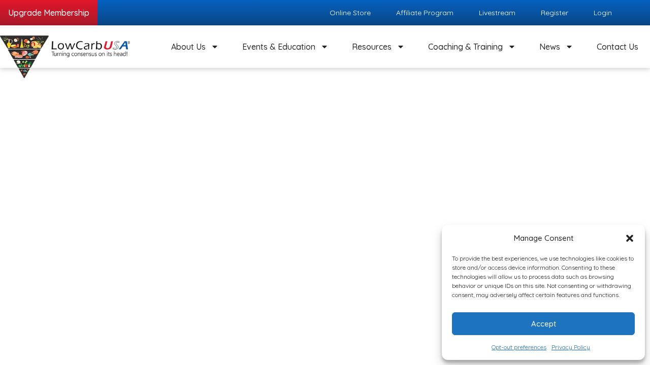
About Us (188, 47)
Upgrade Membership (48, 13)
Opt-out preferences (519, 347)
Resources (372, 47)
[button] (630, 238)
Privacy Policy (570, 347)
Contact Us (617, 47)
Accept (543, 323)
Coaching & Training (465, 47)
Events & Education (278, 47)
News (549, 47)
